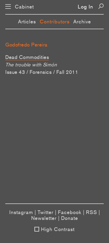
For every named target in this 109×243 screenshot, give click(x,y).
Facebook (69, 212)
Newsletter (44, 218)
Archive (82, 21)
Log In (85, 7)
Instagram (21, 212)
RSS (91, 212)
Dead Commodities (27, 57)
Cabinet (24, 6)
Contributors (55, 21)
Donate (69, 218)
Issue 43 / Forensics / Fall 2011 (41, 72)
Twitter (45, 212)
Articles (27, 21)
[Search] (101, 6)
